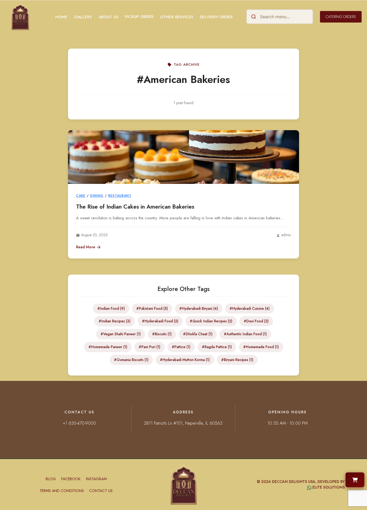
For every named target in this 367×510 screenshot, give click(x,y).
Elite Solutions (328, 487)
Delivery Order (216, 17)
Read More (85, 247)
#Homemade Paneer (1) (107, 346)
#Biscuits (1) (162, 334)
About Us (108, 17)
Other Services (176, 17)
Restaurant (119, 195)
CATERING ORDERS (341, 16)
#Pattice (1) (181, 346)
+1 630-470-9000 (79, 423)
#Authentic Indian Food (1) (245, 334)
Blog (51, 479)
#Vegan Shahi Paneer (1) (120, 334)
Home (61, 17)
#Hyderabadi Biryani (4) (198, 308)
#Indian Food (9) (111, 308)
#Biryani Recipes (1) (237, 359)
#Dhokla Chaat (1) (198, 334)
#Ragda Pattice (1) (217, 346)
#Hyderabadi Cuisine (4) (249, 308)
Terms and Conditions (61, 490)
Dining (96, 195)
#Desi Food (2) (256, 321)
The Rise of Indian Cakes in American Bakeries (135, 207)
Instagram (96, 479)
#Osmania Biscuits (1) (131, 359)
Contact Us (101, 490)
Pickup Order (139, 17)
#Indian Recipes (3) (115, 321)
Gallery (83, 17)
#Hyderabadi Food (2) (160, 321)
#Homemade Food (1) (261, 346)
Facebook (71, 479)
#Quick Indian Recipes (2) (211, 321)
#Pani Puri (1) (149, 346)
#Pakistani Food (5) (152, 308)
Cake (80, 195)
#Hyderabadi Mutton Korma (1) (185, 359)
